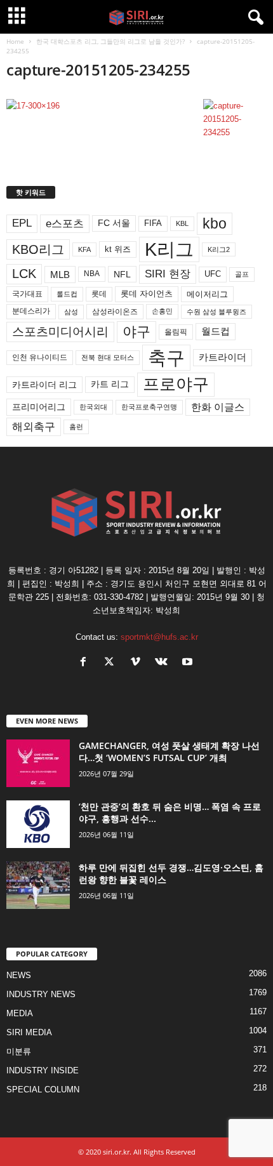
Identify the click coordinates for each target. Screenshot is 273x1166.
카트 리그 (110, 384)
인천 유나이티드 (39, 357)
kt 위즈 (118, 249)
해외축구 (33, 426)
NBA (92, 273)
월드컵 (215, 331)
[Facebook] (86, 663)
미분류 (18, 1051)
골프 (242, 274)
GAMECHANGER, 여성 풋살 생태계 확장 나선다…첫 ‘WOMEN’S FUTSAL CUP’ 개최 (169, 751)
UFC (212, 274)
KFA (84, 249)
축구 (166, 357)
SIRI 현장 (167, 273)
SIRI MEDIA (29, 1032)
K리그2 (219, 249)
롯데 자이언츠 (147, 293)
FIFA (153, 223)
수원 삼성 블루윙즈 (216, 311)
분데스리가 (31, 311)
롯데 (99, 294)
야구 (136, 332)
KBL (182, 223)
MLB (60, 274)
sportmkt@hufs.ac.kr (159, 637)
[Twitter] (112, 663)
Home (15, 41)
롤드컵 (67, 294)
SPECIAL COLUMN (42, 1089)
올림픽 (175, 332)
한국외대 (93, 407)
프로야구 (176, 384)
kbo (215, 223)
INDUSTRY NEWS (41, 994)
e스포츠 (65, 223)
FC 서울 (114, 223)
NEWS (18, 975)
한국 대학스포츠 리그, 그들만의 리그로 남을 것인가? (110, 41)
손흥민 (162, 311)
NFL (122, 274)
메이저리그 (207, 294)
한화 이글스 (217, 407)
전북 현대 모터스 (107, 357)
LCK (24, 274)
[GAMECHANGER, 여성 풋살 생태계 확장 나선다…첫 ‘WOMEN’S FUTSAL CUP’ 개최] (38, 763)
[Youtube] (189, 663)
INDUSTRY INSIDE (42, 1070)
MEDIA (19, 1013)
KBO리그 (38, 249)
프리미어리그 (38, 407)
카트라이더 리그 (44, 385)
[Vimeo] (138, 663)
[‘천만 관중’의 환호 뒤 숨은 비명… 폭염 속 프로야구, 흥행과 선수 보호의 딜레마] (38, 824)
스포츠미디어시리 (60, 331)
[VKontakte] (164, 663)
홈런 (76, 426)
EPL (22, 223)
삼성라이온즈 (115, 311)
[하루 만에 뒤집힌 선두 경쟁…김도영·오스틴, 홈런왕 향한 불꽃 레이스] (38, 885)
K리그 (169, 249)
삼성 (71, 311)
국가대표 (27, 293)
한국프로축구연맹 (149, 407)
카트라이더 (222, 357)
